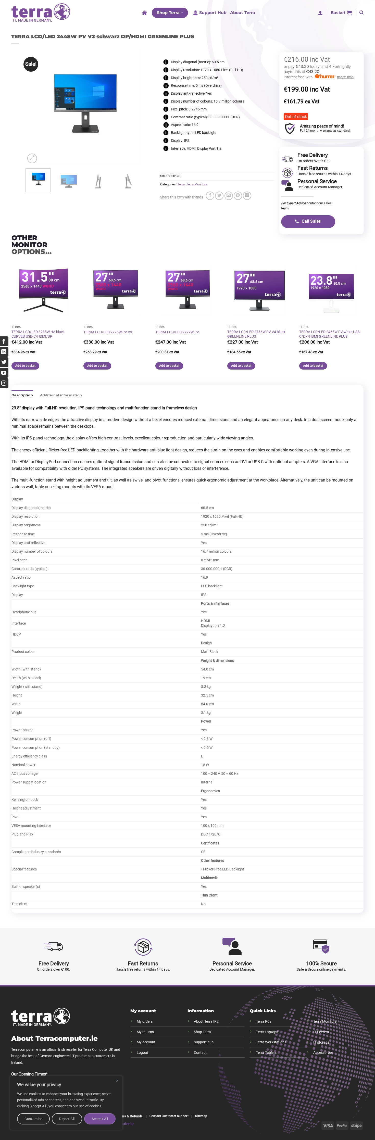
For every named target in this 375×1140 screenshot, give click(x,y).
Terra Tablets (266, 1052)
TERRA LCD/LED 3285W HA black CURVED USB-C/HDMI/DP (38, 334)
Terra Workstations (271, 1042)
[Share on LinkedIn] (247, 196)
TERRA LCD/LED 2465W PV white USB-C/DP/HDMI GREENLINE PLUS (330, 334)
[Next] (132, 106)
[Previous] (34, 106)
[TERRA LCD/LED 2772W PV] (187, 290)
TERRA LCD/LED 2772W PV (177, 332)
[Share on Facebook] (210, 196)
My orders (145, 1021)
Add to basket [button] (97, 366)
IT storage (321, 1042)
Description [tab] (22, 395)
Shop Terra (168, 12)
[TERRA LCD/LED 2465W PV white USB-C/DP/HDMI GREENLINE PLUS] (331, 290)
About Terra (242, 12)
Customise (33, 1119)
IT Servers (321, 1032)
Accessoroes (323, 1052)
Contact (200, 1052)
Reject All (66, 1119)
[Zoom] (32, 158)
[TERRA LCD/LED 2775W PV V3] (115, 290)
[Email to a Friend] (228, 196)
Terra (181, 184)
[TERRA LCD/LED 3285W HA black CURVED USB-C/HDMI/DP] (43, 290)
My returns (145, 1032)
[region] (66, 1103)
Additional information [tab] (61, 395)
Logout (142, 1052)
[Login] (320, 12)
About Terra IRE (206, 1021)
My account (146, 1042)
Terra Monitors (196, 184)
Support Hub (213, 12)
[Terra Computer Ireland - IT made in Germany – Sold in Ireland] (40, 12)
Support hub (204, 1042)
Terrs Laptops (267, 1032)
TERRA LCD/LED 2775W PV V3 (107, 332)
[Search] (361, 13)
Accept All (100, 1119)
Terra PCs (263, 1021)
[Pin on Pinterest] (238, 196)
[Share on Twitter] (219, 196)
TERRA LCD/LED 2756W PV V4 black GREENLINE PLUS (256, 334)
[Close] (117, 1081)
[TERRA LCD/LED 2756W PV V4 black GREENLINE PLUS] (259, 290)
